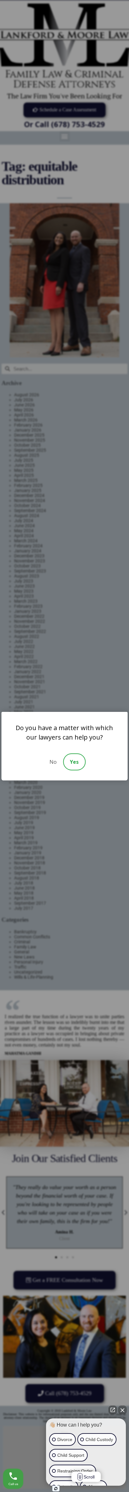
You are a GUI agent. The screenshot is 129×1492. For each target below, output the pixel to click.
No (53, 761)
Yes (74, 761)
